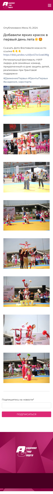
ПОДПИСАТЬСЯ (26, 414)
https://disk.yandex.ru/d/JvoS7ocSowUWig (26, 54)
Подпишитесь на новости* (18, 399)
